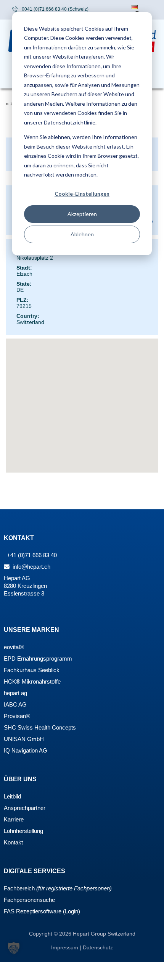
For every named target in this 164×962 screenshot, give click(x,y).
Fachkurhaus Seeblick (31, 670)
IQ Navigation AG (25, 750)
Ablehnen (82, 234)
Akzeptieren (82, 214)
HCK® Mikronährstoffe (32, 681)
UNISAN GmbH (24, 739)
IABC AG (15, 704)
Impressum (65, 947)
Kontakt (13, 842)
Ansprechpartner (24, 808)
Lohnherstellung (23, 831)
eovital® (14, 647)
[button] (13, 948)
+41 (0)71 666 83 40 (31, 555)
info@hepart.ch (30, 566)
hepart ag (15, 693)
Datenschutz (98, 947)
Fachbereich (19, 888)
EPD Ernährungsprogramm (38, 658)
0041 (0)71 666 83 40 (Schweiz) (55, 9)
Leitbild (12, 796)
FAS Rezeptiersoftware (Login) (42, 911)
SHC (10, 727)
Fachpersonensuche (29, 900)
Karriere (14, 819)
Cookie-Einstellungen (82, 193)
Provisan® (17, 716)
